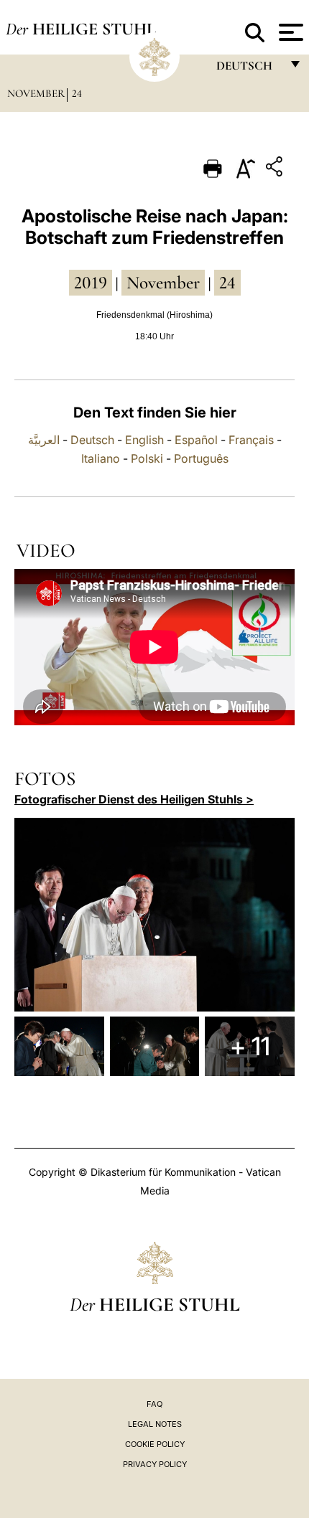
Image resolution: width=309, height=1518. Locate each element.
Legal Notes (155, 1424)
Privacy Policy (155, 1464)
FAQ (154, 1404)
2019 (90, 282)
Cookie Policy (155, 1444)
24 (77, 93)
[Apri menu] (289, 32)
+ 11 (250, 1046)
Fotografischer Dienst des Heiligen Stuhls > (134, 799)
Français (251, 440)
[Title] (276, 169)
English (144, 440)
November (36, 93)
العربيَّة (44, 440)
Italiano (100, 458)
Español (196, 440)
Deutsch (92, 440)
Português (201, 458)
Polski (147, 458)
